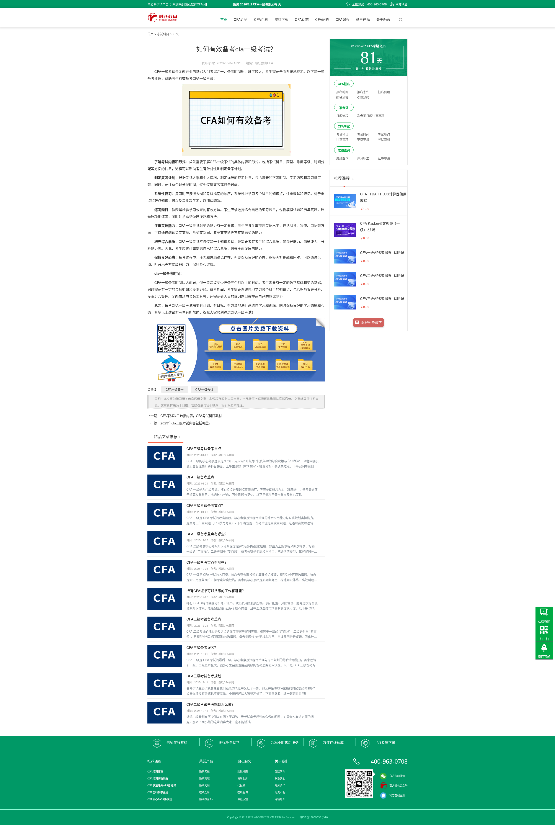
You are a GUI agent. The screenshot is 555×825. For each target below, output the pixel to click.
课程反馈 (242, 799)
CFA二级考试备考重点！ (205, 619)
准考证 (343, 107)
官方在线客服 (397, 795)
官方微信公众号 (398, 785)
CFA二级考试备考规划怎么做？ (210, 704)
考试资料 (384, 139)
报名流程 (342, 97)
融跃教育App (206, 799)
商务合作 (280, 785)
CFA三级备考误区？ (202, 647)
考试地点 (384, 134)
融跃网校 (204, 771)
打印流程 (342, 115)
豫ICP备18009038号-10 (314, 817)
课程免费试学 (371, 322)
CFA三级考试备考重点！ (205, 448)
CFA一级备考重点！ (202, 477)
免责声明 (280, 792)
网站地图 (401, 4)
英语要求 (363, 139)
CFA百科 (261, 19)
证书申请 (384, 158)
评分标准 (363, 158)
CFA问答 (322, 19)
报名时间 (342, 92)
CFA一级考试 (204, 389)
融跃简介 (280, 771)
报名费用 (384, 92)
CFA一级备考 (175, 389)
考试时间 (363, 134)
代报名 (241, 785)
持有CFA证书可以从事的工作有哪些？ (215, 590)
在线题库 (204, 792)
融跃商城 (204, 778)
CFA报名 (344, 84)
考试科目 (163, 34)
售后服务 (242, 778)
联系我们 (280, 778)
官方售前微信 (397, 776)
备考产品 (363, 19)
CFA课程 (342, 19)
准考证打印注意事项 (370, 115)
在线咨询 (242, 792)
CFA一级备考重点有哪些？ (207, 562)
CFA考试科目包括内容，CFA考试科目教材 (191, 415)
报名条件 (363, 92)
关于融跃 (383, 19)
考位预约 (363, 97)
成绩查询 (344, 150)
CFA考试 (344, 126)
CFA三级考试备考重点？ (205, 505)
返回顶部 (544, 656)
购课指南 (242, 771)
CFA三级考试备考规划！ (205, 675)
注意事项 (342, 139)
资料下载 (281, 19)
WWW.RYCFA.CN (264, 817)
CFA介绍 (241, 19)
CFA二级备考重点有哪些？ (207, 533)
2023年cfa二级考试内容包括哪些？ (186, 423)
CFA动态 (302, 19)
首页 (223, 19)
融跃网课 (204, 785)
